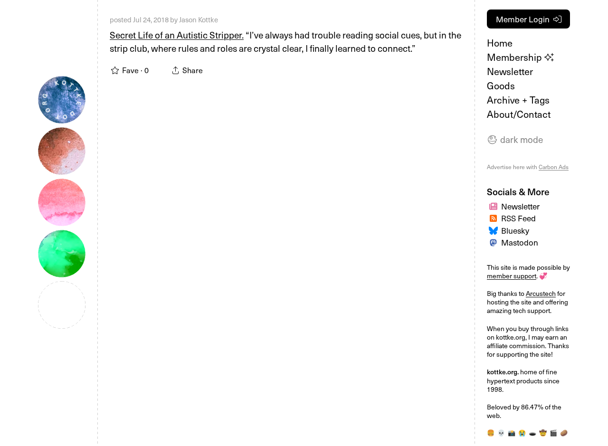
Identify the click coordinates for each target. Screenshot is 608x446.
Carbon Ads (554, 166)
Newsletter (510, 71)
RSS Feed (518, 218)
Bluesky (515, 230)
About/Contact (519, 114)
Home (500, 43)
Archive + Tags (518, 100)
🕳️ (532, 432)
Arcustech (541, 293)
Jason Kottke (198, 19)
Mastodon (519, 242)
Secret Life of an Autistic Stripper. (177, 34)
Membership (515, 57)
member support (511, 276)
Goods (501, 85)
